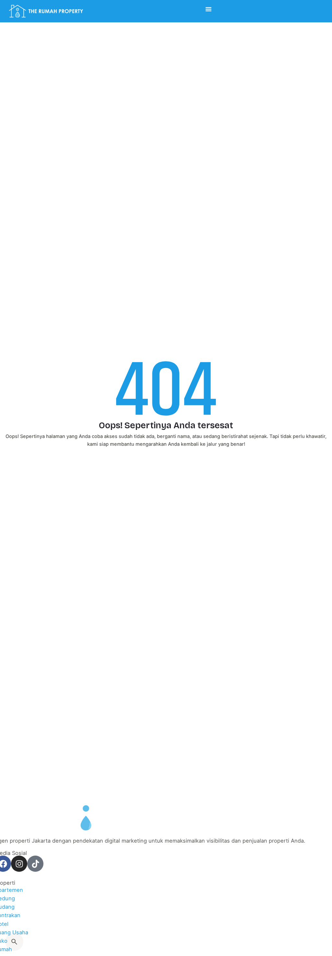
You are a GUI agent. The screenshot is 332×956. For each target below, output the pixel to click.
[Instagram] (19, 864)
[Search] (14, 942)
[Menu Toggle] (208, 9)
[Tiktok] (35, 864)
